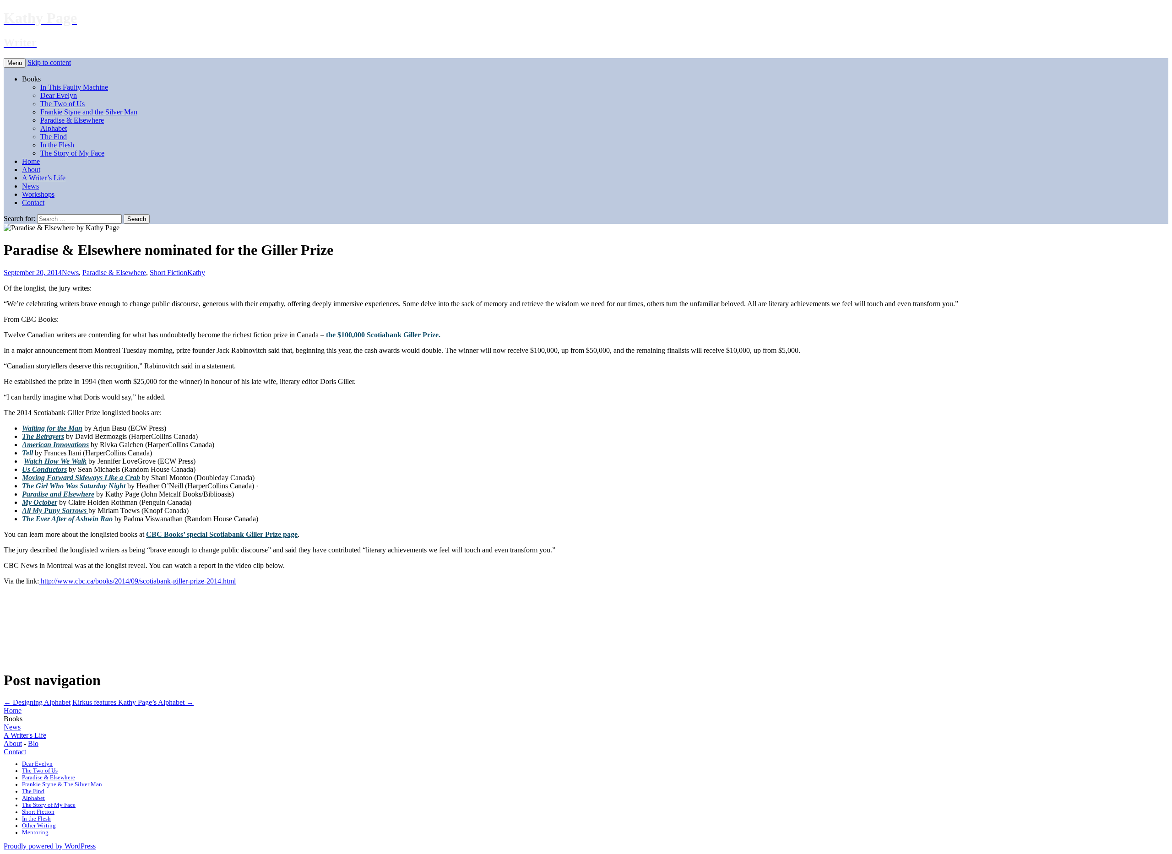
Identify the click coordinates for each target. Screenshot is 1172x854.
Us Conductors (44, 469)
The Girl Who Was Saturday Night (73, 486)
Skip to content (49, 62)
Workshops (38, 194)
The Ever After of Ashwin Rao (67, 519)
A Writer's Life (25, 735)
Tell (27, 453)
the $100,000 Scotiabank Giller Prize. (383, 335)
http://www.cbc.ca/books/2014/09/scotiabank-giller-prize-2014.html (137, 581)
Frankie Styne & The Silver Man (62, 784)
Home (31, 161)
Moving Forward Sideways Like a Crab (81, 477)
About (31, 169)
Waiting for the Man (52, 428)
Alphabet (53, 128)
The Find (53, 137)
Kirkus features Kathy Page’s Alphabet (133, 702)
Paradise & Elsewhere (72, 120)
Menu (14, 62)
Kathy (196, 272)
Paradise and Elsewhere (58, 494)
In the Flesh (57, 145)
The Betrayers (43, 436)
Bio (33, 743)
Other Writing (39, 825)
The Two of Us (62, 104)
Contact (33, 202)
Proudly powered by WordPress (50, 846)
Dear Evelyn (58, 95)
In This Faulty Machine (74, 87)
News (30, 186)
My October (39, 502)
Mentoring (35, 832)
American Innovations (55, 445)
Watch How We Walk (55, 461)
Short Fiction (168, 272)
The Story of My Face (72, 153)
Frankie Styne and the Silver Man (88, 112)
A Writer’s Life (43, 178)
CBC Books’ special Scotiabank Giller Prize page (222, 534)
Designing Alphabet (37, 702)
